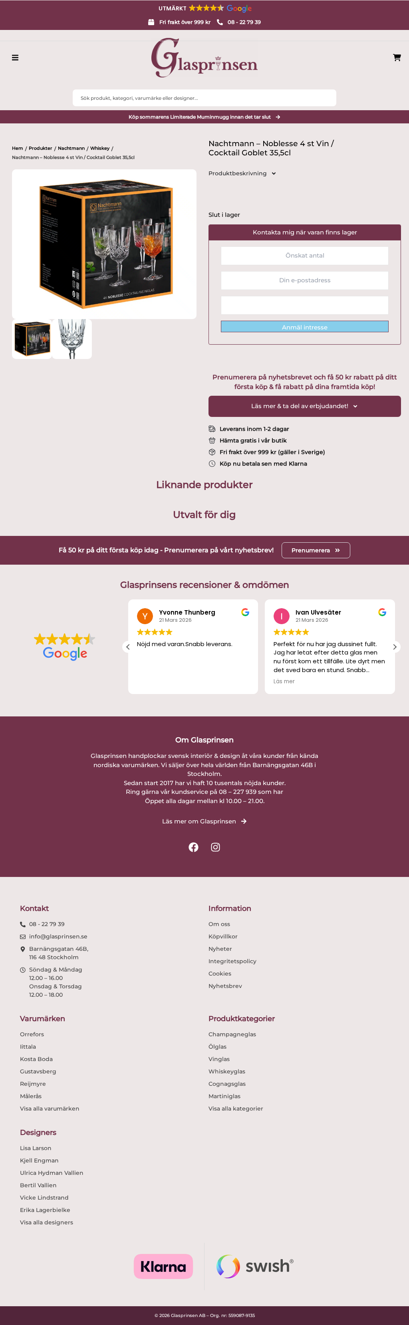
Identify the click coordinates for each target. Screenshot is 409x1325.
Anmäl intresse (305, 327)
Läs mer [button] (284, 681)
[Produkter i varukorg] (397, 57)
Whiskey (99, 148)
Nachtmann (71, 148)
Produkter (40, 148)
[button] (204, 8)
